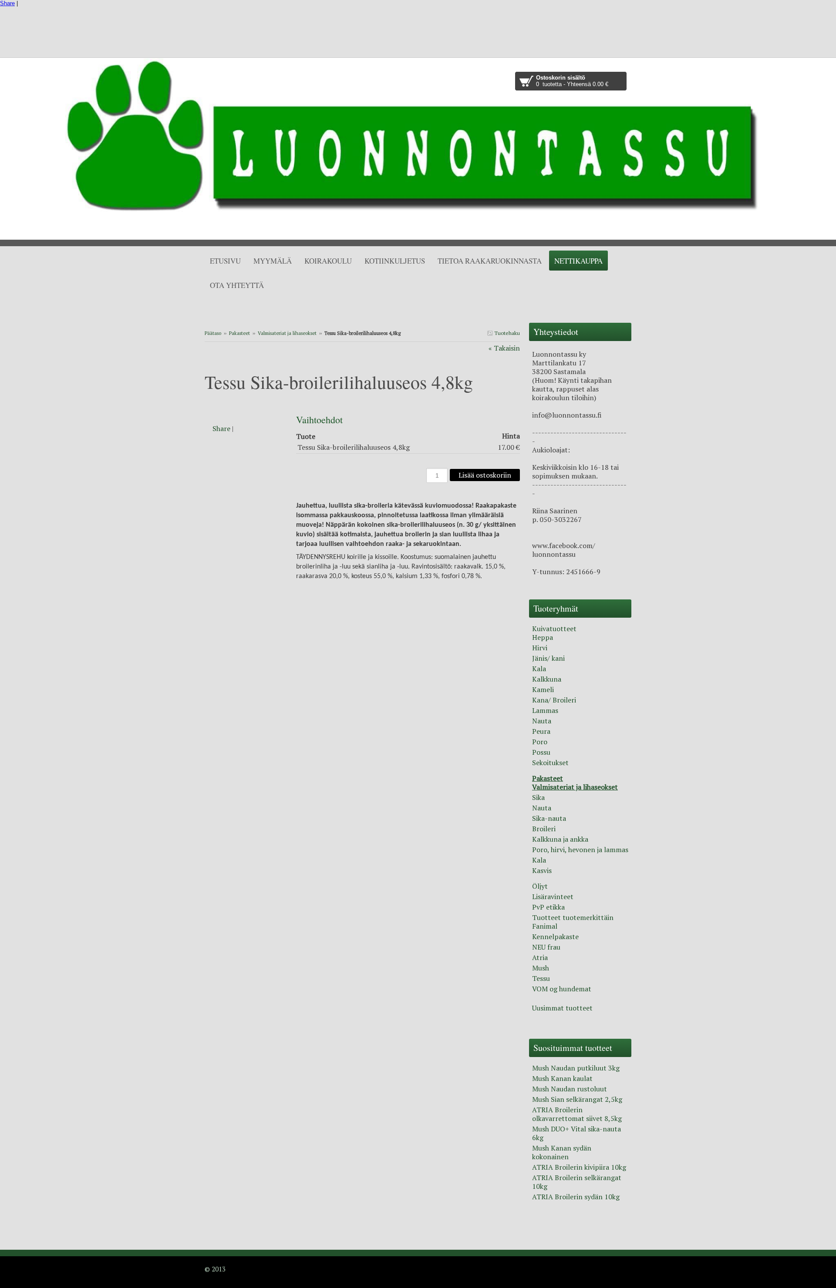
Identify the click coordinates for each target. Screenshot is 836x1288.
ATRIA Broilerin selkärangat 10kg (576, 1182)
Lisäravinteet (552, 896)
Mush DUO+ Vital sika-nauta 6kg (576, 1133)
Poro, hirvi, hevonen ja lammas (580, 849)
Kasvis (542, 870)
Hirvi (539, 647)
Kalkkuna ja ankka (560, 839)
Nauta (541, 721)
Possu (541, 752)
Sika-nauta (549, 818)
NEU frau (546, 947)
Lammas (545, 710)
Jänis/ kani (548, 658)
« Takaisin (504, 348)
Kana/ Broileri (554, 700)
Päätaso (213, 333)
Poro (539, 741)
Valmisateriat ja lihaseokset (287, 333)
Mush (540, 968)
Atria (540, 957)
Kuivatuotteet (554, 628)
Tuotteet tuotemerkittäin (573, 917)
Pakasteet (239, 333)
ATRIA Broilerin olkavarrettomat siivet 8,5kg (577, 1114)
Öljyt (540, 886)
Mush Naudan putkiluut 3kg (576, 1068)
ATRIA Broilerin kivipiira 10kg (579, 1167)
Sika (538, 797)
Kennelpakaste (555, 936)
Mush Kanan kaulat (562, 1078)
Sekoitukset (550, 762)
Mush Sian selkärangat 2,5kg (577, 1099)
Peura (541, 731)
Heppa (542, 637)
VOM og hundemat (561, 989)
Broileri (544, 828)
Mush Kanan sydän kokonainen (561, 1152)
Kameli (543, 689)
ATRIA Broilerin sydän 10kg (576, 1196)
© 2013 (215, 1269)
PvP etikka (548, 907)
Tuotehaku (506, 333)
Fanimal (544, 926)
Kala (539, 668)
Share (7, 3)
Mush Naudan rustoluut (569, 1089)
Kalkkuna (546, 679)
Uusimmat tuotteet (562, 1008)
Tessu (541, 978)
